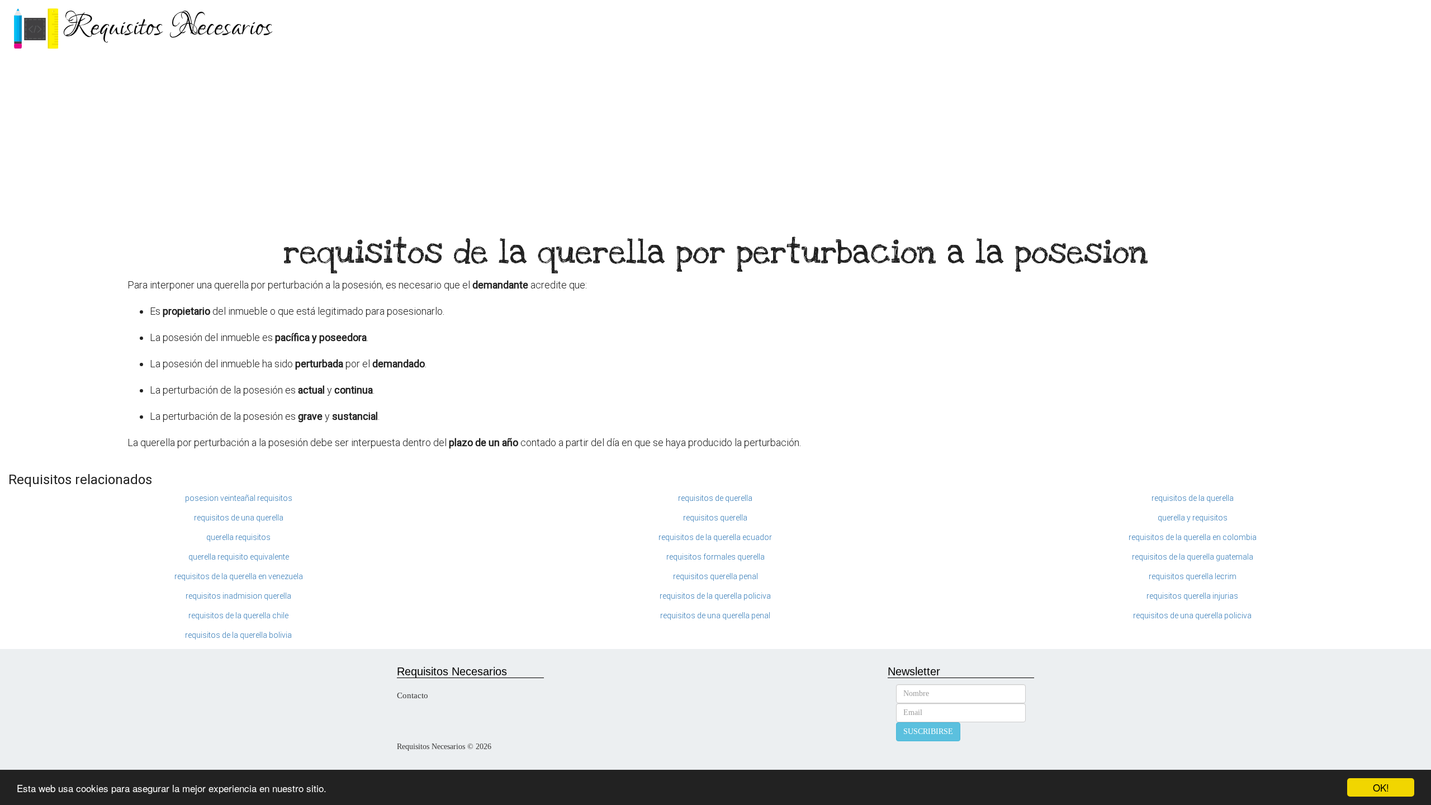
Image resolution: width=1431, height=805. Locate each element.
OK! (1381, 787)
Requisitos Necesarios (167, 28)
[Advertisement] (715, 139)
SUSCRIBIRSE (928, 731)
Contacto (412, 695)
